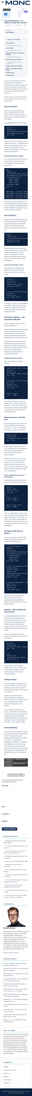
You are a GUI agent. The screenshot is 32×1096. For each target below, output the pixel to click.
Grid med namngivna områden (14, 45)
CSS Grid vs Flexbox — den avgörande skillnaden (15, 53)
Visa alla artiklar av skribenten (10, 952)
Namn (4, 806)
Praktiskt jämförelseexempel (13, 57)
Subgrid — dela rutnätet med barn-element (14, 69)
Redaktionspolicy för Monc (10, 1070)
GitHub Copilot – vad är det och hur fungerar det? (15, 760)
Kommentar (5, 785)
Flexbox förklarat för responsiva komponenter (14, 62)
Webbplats (4, 821)
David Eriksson (19, 25)
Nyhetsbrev (6, 1076)
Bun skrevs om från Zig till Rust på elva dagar (16, 861)
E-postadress (6, 814)
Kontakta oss (6, 1073)
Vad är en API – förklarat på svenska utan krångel (15, 764)
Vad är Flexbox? (10, 48)
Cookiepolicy (6, 1083)
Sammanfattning (10, 75)
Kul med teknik (7, 9)
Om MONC (6, 1067)
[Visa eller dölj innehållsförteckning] (25, 39)
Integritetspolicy (7, 1079)
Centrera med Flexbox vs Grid (13, 50)
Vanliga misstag (10, 72)
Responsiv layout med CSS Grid (13, 59)
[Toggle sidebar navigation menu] (2, 2)
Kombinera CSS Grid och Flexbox (14, 66)
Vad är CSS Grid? (10, 43)
